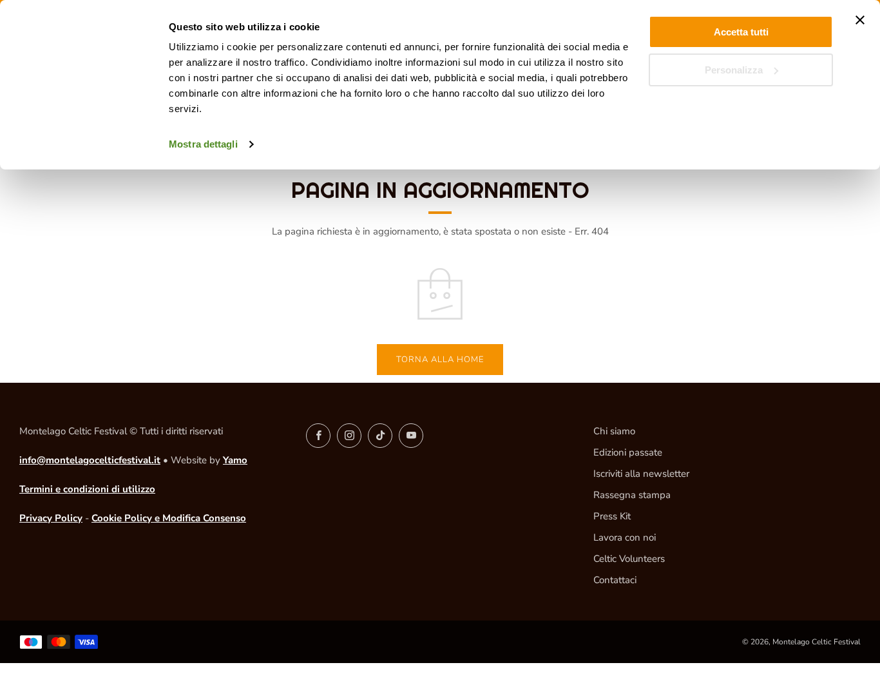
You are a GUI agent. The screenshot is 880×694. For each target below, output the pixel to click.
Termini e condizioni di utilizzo (87, 489)
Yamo (235, 460)
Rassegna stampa (632, 494)
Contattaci (614, 580)
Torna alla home (440, 359)
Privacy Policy (50, 518)
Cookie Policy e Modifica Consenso (168, 518)
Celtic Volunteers (629, 558)
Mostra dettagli (203, 144)
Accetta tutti (741, 31)
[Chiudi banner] (860, 19)
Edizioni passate (627, 452)
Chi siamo (614, 431)
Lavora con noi (624, 537)
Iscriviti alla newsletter (641, 473)
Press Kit (612, 516)
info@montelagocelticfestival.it (89, 460)
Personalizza (734, 69)
